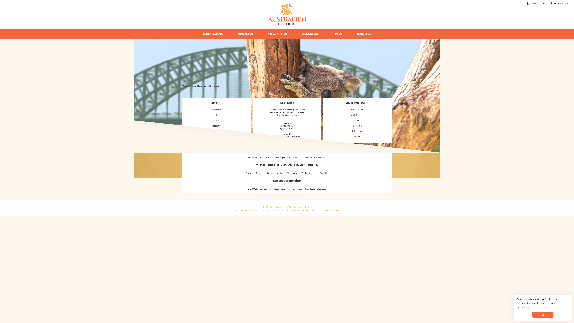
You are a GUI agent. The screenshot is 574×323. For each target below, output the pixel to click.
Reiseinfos (364, 33)
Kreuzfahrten (277, 33)
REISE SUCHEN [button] (561, 3)
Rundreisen (245, 33)
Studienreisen (311, 33)
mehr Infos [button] (523, 307)
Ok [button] (543, 315)
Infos (338, 33)
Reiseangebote (213, 33)
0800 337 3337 (538, 3)
